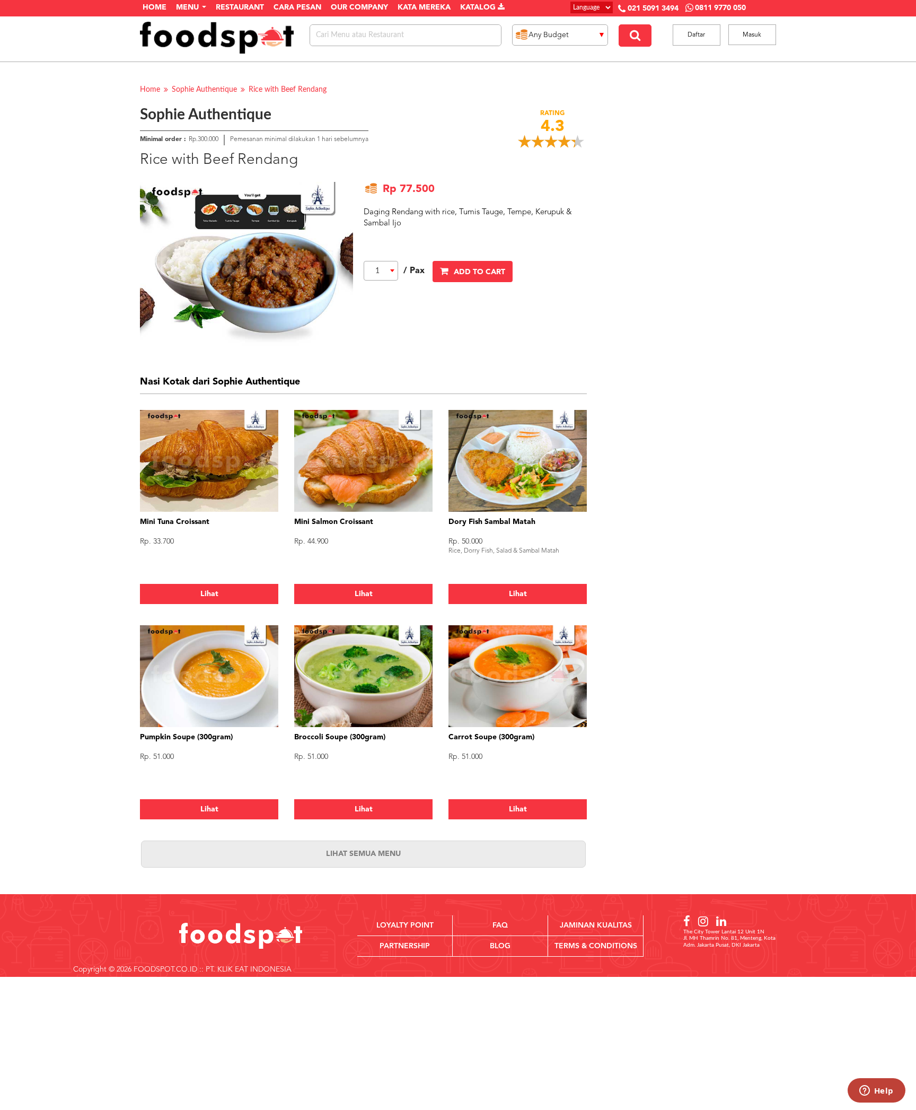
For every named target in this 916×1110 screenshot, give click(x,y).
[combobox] (381, 271)
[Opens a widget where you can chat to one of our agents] (876, 1091)
